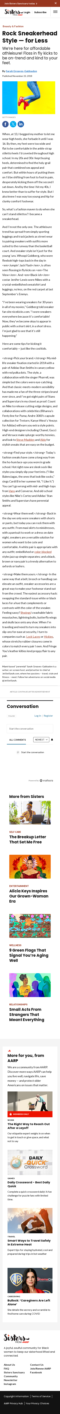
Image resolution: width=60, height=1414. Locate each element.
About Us (9, 1364)
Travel (11, 1236)
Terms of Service (41, 1396)
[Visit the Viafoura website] (46, 780)
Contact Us (37, 1364)
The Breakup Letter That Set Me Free (27, 839)
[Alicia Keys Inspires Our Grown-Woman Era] (30, 867)
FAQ (6, 1368)
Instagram (10, 1383)
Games (11, 1178)
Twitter (13, 124)
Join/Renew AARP (40, 1368)
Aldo (43, 439)
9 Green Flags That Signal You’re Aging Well (28, 955)
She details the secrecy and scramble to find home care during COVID (29, 1311)
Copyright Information (16, 1396)
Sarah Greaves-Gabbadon (21, 71)
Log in (37, 715)
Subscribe (40, 12)
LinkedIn (21, 124)
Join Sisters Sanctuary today (19, 3)
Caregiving (14, 1296)
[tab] (17, 739)
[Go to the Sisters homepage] (8, 12)
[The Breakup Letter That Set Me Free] (30, 813)
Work (11, 1120)
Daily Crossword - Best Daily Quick (29, 1184)
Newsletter (10, 1380)
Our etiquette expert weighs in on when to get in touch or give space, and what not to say (29, 1137)
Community (11, 1376)
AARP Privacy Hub (13, 1403)
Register (48, 715)
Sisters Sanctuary (14, 1372)
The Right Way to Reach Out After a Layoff (29, 1126)
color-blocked (43, 551)
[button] (55, 11)
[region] (30, 746)
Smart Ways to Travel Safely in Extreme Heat (29, 1242)
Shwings (25, 612)
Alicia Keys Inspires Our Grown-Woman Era (28, 896)
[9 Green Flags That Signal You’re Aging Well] (30, 926)
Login (27, 12)
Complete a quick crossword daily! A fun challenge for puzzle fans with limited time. (30, 1195)
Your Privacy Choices (37, 1403)
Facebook (5, 124)
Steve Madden (25, 439)
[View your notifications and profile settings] (52, 739)
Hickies (48, 636)
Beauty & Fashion (13, 26)
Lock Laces (33, 636)
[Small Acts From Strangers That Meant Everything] (30, 985)
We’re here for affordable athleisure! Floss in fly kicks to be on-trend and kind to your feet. (30, 55)
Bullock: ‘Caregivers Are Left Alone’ (29, 1302)
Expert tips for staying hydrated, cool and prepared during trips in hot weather (30, 1251)
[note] (28, 117)
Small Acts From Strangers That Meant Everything (26, 1014)
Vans (12, 491)
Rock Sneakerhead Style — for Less (29, 37)
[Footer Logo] (30, 1338)
